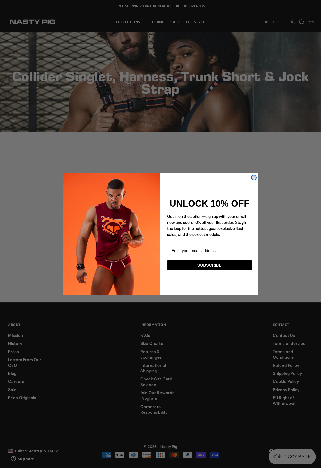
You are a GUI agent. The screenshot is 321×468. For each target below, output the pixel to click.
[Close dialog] (253, 177)
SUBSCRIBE (209, 265)
